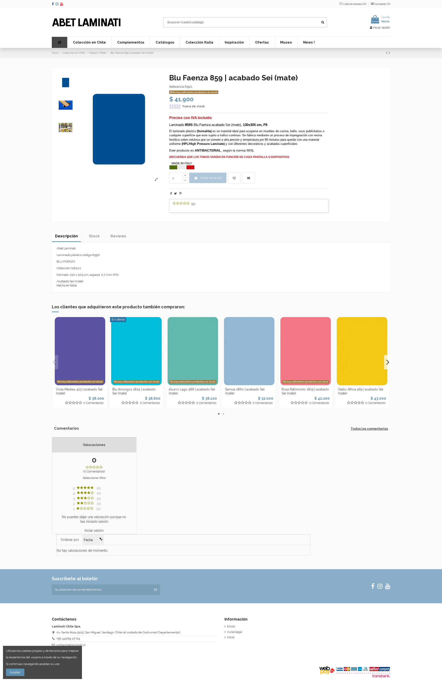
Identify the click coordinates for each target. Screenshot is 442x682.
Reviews (118, 236)
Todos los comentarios (369, 429)
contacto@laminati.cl (70, 645)
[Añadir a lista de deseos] (234, 178)
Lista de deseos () (354, 4)
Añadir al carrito (211, 178)
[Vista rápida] (86, 384)
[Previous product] (387, 52)
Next (387, 362)
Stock (94, 236)
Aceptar (15, 672)
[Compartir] (171, 193)
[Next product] (389, 52)
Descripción (66, 236)
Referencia (176, 86)
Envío (231, 626)
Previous (54, 362)
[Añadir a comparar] (248, 178)
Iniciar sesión (94, 530)
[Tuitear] (175, 193)
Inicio (230, 637)
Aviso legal (234, 632)
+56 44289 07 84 (68, 638)
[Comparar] (80, 384)
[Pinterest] (180, 193)
